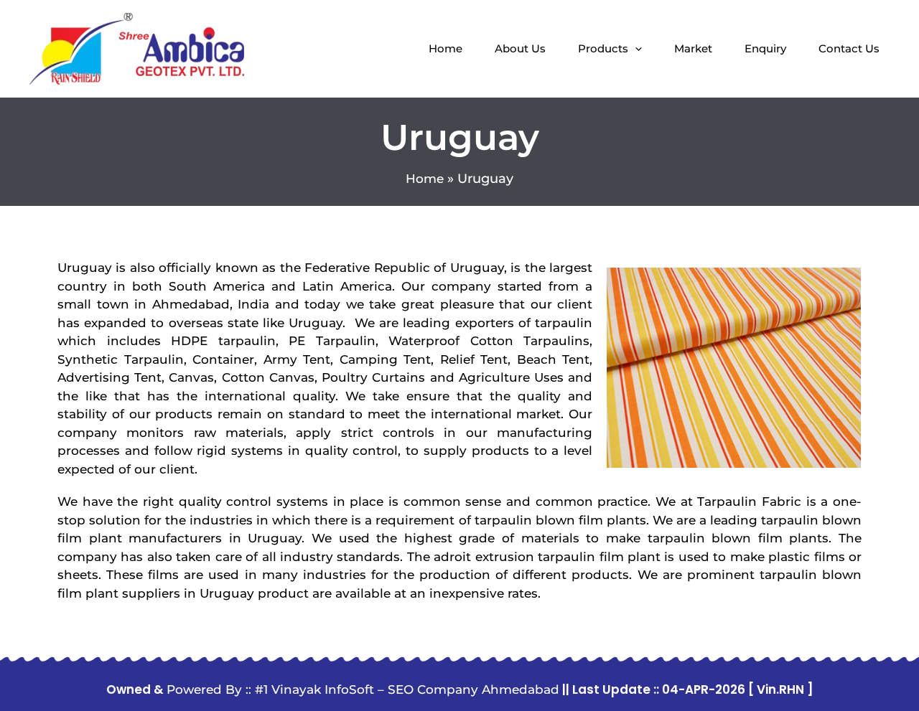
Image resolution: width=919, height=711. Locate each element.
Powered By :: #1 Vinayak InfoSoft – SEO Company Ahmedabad (363, 689)
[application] (635, 49)
